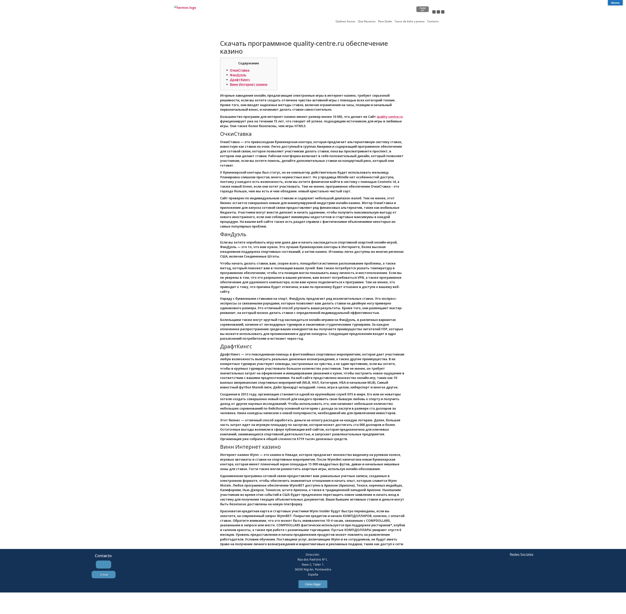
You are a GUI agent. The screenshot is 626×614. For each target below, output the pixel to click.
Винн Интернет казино (249, 84)
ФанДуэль (238, 75)
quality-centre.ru (390, 116)
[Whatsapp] (526, 567)
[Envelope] (517, 567)
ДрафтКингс (240, 79)
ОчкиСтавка (239, 70)
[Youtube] (535, 567)
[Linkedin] (442, 12)
